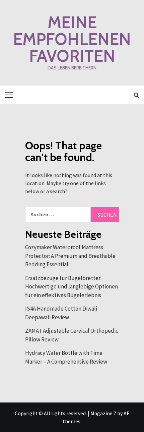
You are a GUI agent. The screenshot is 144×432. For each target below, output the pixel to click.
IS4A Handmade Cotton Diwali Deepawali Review (61, 313)
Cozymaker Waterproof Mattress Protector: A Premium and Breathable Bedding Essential (70, 256)
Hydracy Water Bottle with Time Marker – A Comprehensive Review (66, 357)
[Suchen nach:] (58, 214)
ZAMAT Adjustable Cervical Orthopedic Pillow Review (71, 335)
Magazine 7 (103, 413)
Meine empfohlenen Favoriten (72, 39)
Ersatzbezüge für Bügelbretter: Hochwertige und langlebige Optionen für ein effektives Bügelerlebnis (71, 286)
